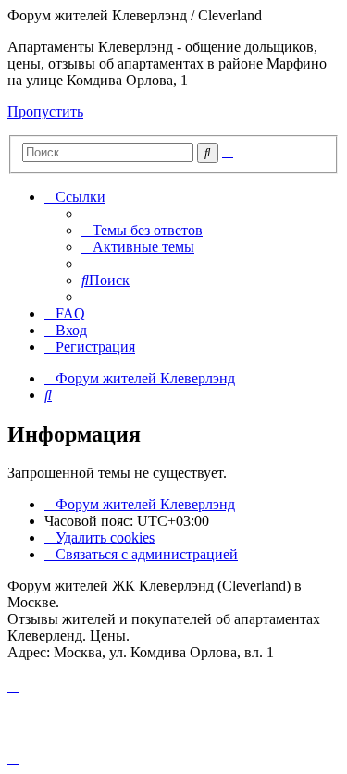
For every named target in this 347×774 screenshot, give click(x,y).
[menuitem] (142, 230)
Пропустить (45, 111)
